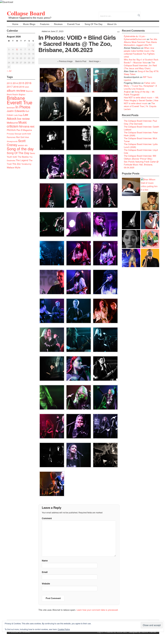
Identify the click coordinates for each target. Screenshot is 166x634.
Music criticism (17, 124)
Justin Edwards (16, 111)
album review (16, 90)
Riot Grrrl (20, 137)
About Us (112, 24)
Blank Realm (12, 94)
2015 (21, 83)
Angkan (127, 91)
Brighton (22, 94)
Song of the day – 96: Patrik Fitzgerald (139, 93)
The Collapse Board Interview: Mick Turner (140, 140)
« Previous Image (65, 61)
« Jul (9, 70)
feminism (11, 107)
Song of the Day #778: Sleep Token (141, 73)
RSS (157, 14)
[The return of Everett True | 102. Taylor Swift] (131, 258)
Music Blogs (29, 24)
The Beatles (23, 156)
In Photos (22, 106)
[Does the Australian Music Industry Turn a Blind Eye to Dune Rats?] (131, 220)
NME (32, 126)
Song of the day (20, 148)
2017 (10, 86)
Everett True (73, 24)
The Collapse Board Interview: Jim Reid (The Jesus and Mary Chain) (140, 65)
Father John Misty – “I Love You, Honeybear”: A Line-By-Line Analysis (140, 85)
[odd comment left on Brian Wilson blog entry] (131, 187)
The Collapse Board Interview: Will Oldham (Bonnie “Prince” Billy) (140, 157)
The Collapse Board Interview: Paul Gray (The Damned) (140, 122)
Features (44, 24)
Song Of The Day (93, 24)
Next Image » (95, 61)
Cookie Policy (64, 629)
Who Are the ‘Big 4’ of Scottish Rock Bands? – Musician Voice (141, 61)
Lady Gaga (18, 115)
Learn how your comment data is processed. (97, 609)
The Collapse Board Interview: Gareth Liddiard (141, 128)
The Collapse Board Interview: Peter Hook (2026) (141, 134)
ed (118, 32)
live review (23, 119)
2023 (27, 87)
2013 (9, 83)
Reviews (58, 24)
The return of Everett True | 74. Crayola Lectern (140, 106)
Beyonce (29, 91)
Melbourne (12, 122)
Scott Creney (16, 142)
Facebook (148, 14)
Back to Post (80, 61)
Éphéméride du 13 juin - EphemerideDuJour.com (135, 38)
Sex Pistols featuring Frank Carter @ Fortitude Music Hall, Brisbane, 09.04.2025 (141, 164)
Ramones (11, 137)
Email (152, 14)
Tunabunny (26, 163)
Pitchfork (11, 130)
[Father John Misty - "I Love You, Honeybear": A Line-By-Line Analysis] (150, 239)
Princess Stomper (14, 133)
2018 (15, 86)
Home (15, 24)
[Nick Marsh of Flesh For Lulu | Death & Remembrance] (150, 201)
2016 (28, 83)
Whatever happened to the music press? (29, 17)
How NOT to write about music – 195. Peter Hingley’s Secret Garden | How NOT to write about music (141, 100)
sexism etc (23, 145)
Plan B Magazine (24, 130)
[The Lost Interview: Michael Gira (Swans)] (150, 258)
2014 (15, 83)
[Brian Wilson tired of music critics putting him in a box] (150, 184)
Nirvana (24, 126)
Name (45, 560)
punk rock (26, 133)
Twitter (143, 14)
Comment (47, 518)
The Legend (22, 160)
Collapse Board (26, 13)
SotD (15, 156)
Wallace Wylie (13, 167)
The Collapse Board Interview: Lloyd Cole (141, 151)
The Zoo (16, 163)
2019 (21, 86)
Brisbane (16, 98)
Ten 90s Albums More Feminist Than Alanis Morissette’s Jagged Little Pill (140, 42)
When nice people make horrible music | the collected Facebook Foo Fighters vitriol (139, 52)
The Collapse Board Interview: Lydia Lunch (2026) (141, 146)
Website (46, 583)
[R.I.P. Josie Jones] (131, 239)
